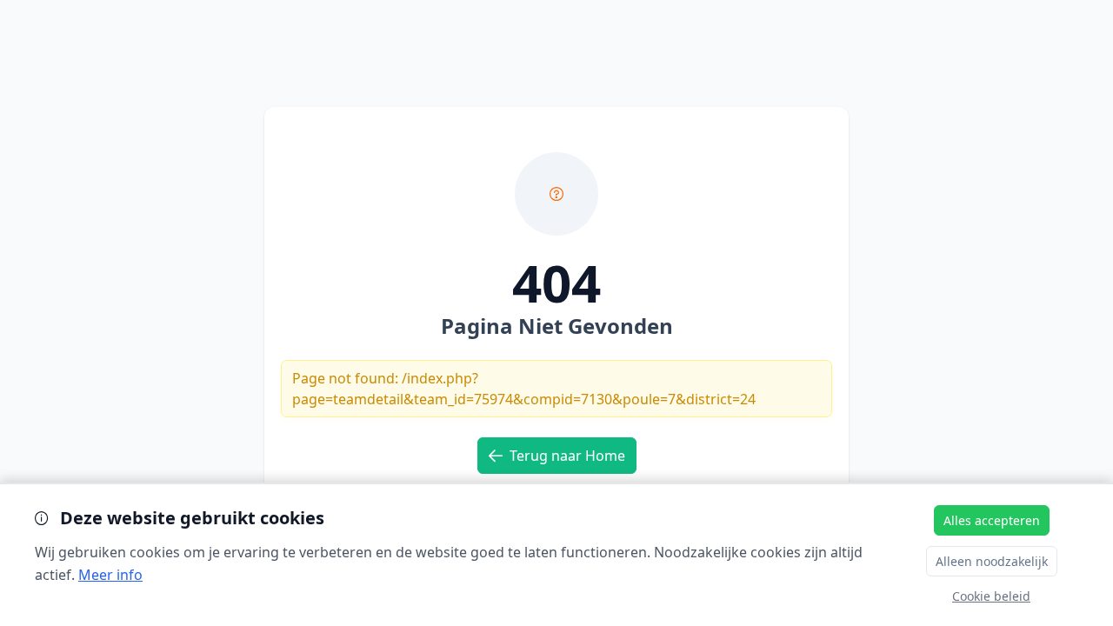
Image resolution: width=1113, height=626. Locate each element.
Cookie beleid (991, 596)
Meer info (110, 574)
